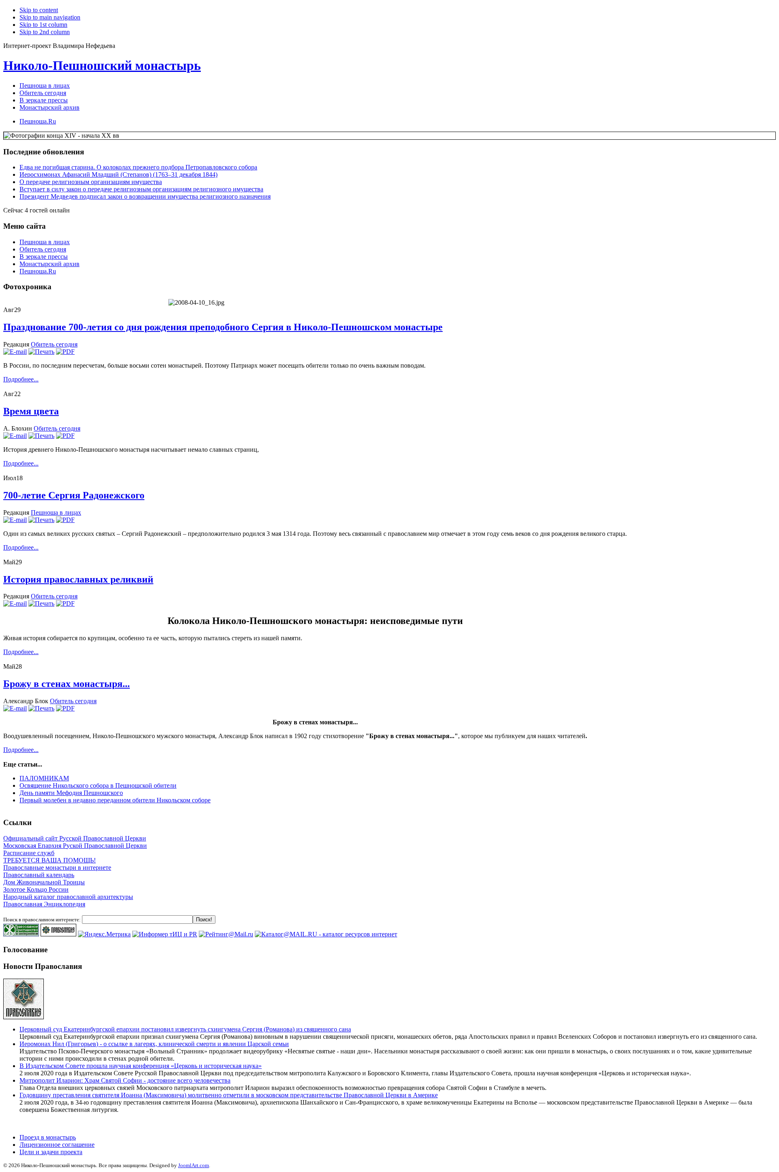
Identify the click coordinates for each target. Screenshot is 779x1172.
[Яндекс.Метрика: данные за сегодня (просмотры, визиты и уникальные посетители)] (104, 934)
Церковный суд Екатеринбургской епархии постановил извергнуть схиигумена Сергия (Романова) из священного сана (185, 1029)
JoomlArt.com (193, 1165)
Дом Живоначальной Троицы (44, 882)
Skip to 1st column (43, 24)
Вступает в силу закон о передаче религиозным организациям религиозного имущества (141, 189)
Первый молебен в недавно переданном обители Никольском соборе (115, 800)
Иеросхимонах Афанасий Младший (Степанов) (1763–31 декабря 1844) (118, 174)
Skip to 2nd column (44, 31)
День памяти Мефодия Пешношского (71, 792)
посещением (72, 735)
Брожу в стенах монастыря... (66, 683)
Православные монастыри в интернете (57, 867)
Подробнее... (21, 379)
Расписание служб (28, 852)
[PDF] (65, 351)
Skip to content (38, 9)
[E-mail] (15, 351)
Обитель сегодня (42, 249)
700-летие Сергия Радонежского (73, 495)
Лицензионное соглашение (57, 1144)
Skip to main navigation (49, 17)
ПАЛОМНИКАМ (44, 778)
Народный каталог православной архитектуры (68, 896)
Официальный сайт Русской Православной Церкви (74, 838)
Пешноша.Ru (37, 271)
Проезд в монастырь (47, 1137)
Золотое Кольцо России (36, 889)
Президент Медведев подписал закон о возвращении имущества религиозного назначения (145, 196)
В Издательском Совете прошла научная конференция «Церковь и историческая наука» (140, 1065)
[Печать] (41, 351)
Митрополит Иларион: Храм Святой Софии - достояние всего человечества (124, 1080)
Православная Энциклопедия (44, 904)
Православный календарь (38, 874)
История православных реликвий (78, 579)
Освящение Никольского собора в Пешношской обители (97, 785)
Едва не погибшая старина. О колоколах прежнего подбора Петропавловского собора (138, 167)
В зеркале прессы (43, 256)
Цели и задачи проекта (50, 1151)
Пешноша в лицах (44, 241)
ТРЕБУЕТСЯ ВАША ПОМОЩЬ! (49, 860)
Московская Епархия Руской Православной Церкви (75, 845)
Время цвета (31, 411)
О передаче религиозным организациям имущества (90, 181)
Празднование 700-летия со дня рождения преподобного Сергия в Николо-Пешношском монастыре (223, 327)
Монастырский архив (49, 263)
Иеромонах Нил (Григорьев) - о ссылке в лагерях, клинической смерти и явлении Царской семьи (154, 1043)
